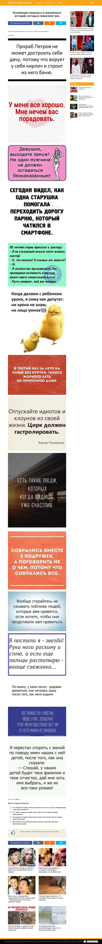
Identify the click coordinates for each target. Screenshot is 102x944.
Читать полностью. (92, 941)
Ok (85, 941)
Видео (59, 2)
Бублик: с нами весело (19, 2)
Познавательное (49, 2)
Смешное (39, 2)
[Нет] (100, 941)
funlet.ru (17, 799)
